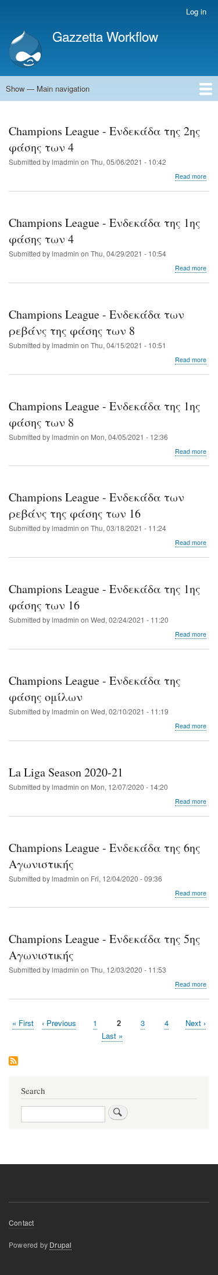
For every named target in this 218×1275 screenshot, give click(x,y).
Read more (190, 176)
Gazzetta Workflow (105, 36)
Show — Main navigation (48, 88)
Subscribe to (13, 1061)
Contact (21, 1222)
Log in (196, 11)
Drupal (60, 1244)
